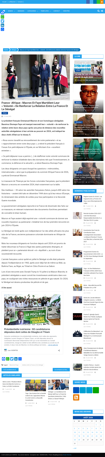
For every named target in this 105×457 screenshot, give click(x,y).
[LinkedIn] (2, 25)
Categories (31, 11)
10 (75, 432)
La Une (78, 70)
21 (92, 436)
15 (96, 432)
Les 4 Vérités (6, 392)
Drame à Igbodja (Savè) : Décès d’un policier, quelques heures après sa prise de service (93, 318)
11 (79, 432)
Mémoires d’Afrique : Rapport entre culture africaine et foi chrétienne (86, 106)
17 (75, 436)
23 (101, 436)
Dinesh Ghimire (67, 455)
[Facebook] (2, 13)
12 (83, 432)
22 (96, 436)
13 (88, 432)
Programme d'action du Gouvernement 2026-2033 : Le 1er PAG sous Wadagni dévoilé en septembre (93, 255)
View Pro (66, 11)
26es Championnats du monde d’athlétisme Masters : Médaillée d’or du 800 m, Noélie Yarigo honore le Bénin (93, 351)
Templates (45, 11)
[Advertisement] (52, 30)
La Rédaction (12, 2)
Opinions (78, 102)
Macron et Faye (14, 365)
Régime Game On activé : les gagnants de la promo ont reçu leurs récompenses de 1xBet (93, 200)
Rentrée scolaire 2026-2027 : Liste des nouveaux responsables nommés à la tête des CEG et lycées (93, 217)
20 (88, 436)
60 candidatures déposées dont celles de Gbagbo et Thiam (11, 369)
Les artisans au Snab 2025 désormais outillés (62, 369)
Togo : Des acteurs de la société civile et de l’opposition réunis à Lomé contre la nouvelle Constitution (35, 397)
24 (75, 440)
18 (79, 436)
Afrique (5, 113)
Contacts (20, 2)
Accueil (4, 2)
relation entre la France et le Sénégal (32, 365)
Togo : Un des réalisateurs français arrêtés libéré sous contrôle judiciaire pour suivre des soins (93, 272)
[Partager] (2, 29)
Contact (56, 11)
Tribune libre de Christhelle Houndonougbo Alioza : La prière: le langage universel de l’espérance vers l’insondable (87, 128)
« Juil (74, 448)
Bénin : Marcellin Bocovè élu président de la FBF (92, 286)
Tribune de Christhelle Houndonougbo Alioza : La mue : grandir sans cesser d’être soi (87, 177)
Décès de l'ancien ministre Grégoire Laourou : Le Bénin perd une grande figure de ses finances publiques (93, 301)
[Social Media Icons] (76, 390)
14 (92, 432)
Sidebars (21, 11)
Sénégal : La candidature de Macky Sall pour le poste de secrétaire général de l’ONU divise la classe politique (57, 395)
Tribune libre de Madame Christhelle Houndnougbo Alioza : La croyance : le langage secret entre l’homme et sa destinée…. (87, 152)
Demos (10, 11)
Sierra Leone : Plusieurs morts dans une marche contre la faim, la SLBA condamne (12, 384)
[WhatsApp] (2, 17)
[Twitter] (2, 21)
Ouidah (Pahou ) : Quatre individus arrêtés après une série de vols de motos (92, 367)
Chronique (78, 122)
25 (79, 440)
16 (101, 432)
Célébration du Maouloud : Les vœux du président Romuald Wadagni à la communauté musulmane (93, 334)
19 (83, 436)
